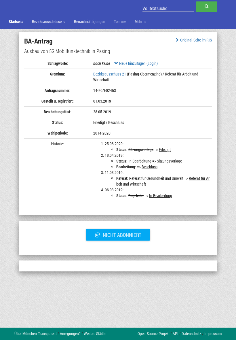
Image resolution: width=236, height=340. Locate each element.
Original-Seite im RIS (196, 40)
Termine (120, 21)
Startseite (16, 21)
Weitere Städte (95, 333)
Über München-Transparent (35, 333)
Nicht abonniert (118, 234)
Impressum (213, 333)
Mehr (139, 21)
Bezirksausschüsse (47, 21)
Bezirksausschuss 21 (109, 74)
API (175, 333)
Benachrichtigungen (89, 21)
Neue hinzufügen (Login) (138, 63)
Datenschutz (191, 333)
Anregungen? (70, 333)
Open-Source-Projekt (154, 333)
